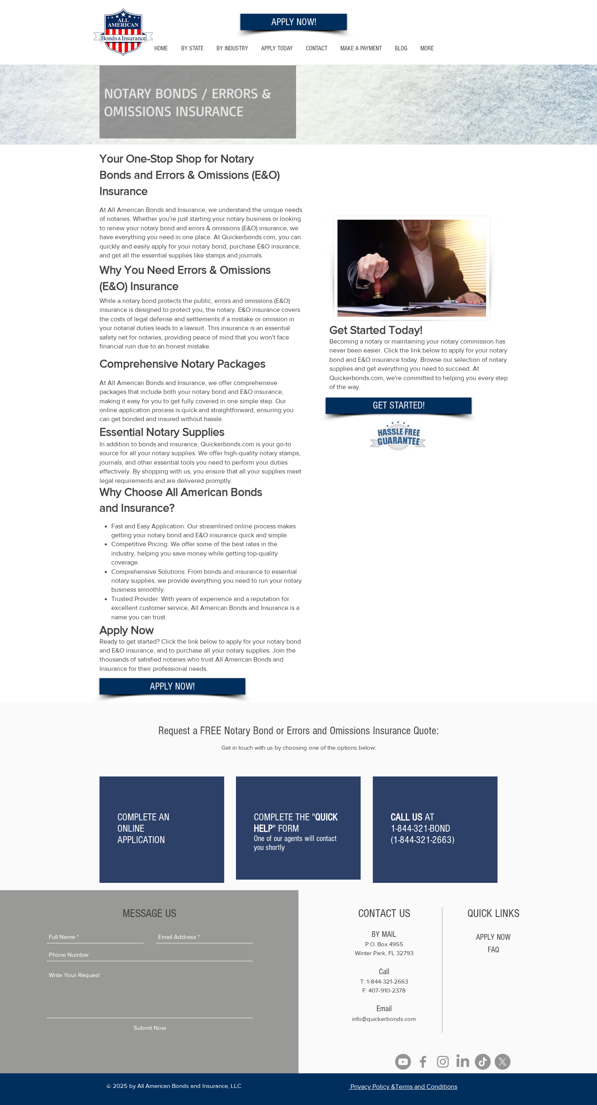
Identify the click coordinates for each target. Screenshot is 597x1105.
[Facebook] (423, 1062)
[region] (162, 829)
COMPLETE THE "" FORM (295, 822)
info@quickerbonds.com (384, 1018)
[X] (502, 1062)
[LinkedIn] (463, 1062)
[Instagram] (443, 1062)
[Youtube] (403, 1062)
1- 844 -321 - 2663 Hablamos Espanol (470, 9)
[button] (232, 48)
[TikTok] (483, 1062)
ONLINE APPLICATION (141, 834)
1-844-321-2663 (422, 840)
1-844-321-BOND (420, 828)
